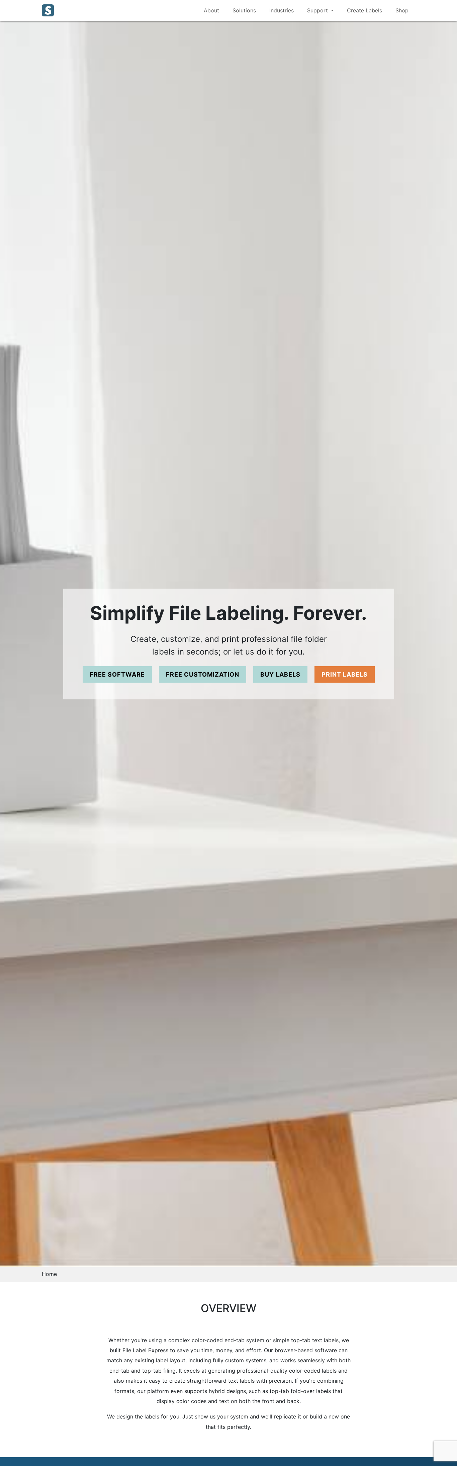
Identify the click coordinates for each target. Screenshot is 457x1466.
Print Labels (345, 674)
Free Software (117, 674)
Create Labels (364, 10)
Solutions (244, 10)
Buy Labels (280, 674)
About (211, 10)
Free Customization (202, 674)
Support (318, 10)
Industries (281, 10)
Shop (401, 10)
